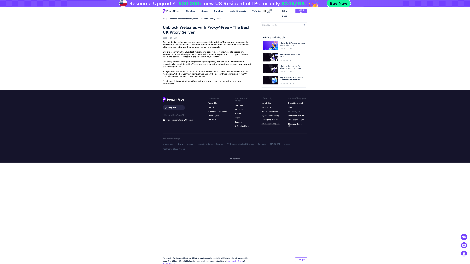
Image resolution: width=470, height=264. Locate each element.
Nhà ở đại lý (213, 115)
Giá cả (211, 107)
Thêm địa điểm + (242, 126)
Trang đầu (212, 103)
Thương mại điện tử (269, 120)
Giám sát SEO (267, 107)
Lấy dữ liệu (266, 103)
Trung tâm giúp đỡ (295, 103)
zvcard (287, 144)
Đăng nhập (285, 11)
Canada (238, 122)
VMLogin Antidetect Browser (240, 144)
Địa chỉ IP (212, 120)
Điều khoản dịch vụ (296, 116)
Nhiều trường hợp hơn (271, 124)
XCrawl (180, 144)
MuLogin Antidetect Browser (210, 144)
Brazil (237, 118)
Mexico (238, 114)
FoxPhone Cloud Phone (174, 149)
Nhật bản (239, 105)
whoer (190, 144)
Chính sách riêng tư (235, 261)
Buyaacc (262, 144)
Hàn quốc (239, 109)
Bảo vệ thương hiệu (270, 111)
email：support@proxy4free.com (179, 120)
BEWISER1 (275, 144)
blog (290, 107)
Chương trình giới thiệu (217, 111)
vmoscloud (168, 144)
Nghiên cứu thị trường (270, 115)
